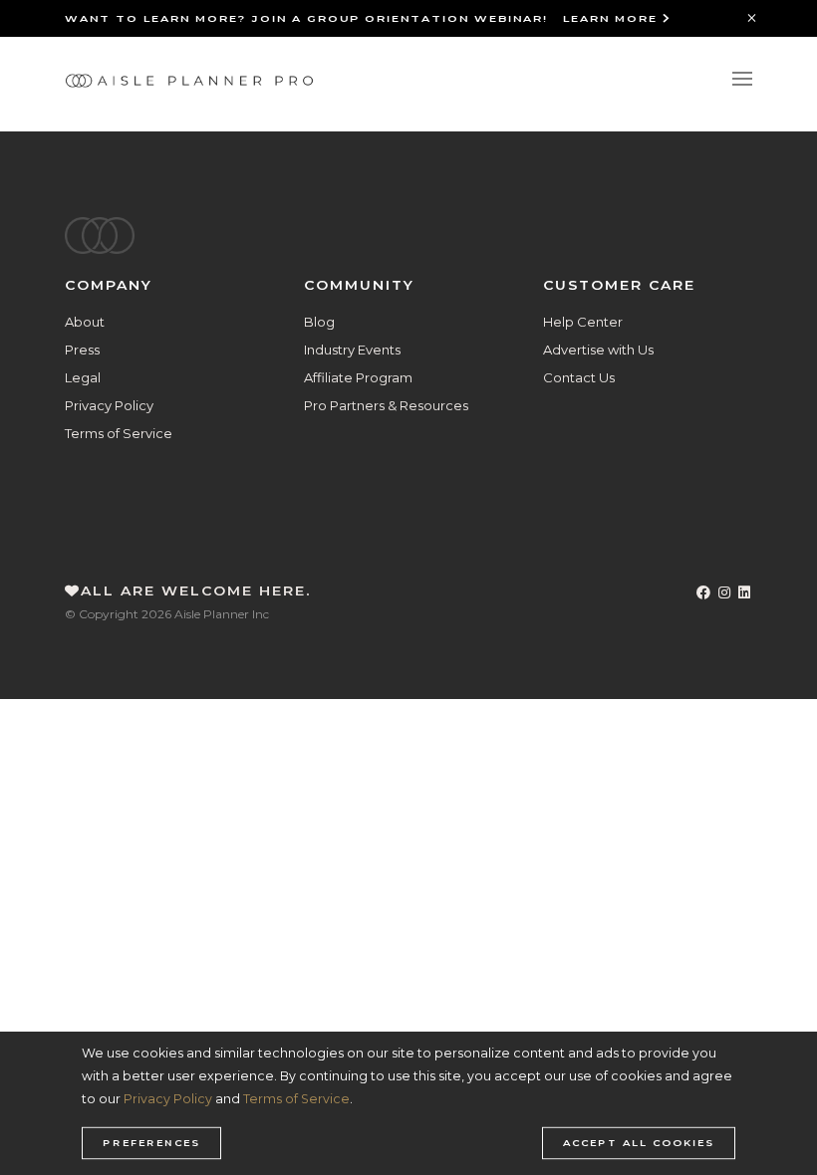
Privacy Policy (109, 405)
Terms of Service (118, 433)
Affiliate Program (358, 377)
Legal (83, 377)
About (85, 322)
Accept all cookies (638, 1143)
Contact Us (579, 377)
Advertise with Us (598, 349)
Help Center (583, 322)
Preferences (151, 1143)
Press (82, 349)
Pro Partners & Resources (386, 405)
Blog (319, 322)
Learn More (613, 18)
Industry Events (352, 349)
